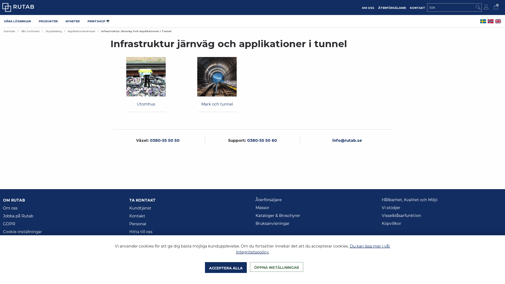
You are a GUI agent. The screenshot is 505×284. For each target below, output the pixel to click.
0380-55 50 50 (165, 140)
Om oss (10, 208)
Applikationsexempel (81, 31)
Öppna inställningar (276, 267)
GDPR (9, 223)
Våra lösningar (17, 21)
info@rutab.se (347, 140)
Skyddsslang (54, 31)
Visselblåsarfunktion (401, 215)
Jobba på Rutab (18, 216)
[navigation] (146, 76)
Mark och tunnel (217, 104)
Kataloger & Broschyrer (277, 215)
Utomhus (146, 104)
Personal (137, 223)
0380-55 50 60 (262, 140)
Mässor (262, 207)
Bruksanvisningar (272, 223)
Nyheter (73, 21)
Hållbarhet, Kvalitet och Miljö (410, 199)
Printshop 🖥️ (98, 21)
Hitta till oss (140, 231)
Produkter (48, 21)
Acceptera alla (226, 267)
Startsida (9, 31)
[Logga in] (486, 7)
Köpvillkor (391, 223)
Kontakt (137, 216)
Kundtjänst (140, 208)
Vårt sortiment (30, 31)
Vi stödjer (391, 207)
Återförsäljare (268, 199)
